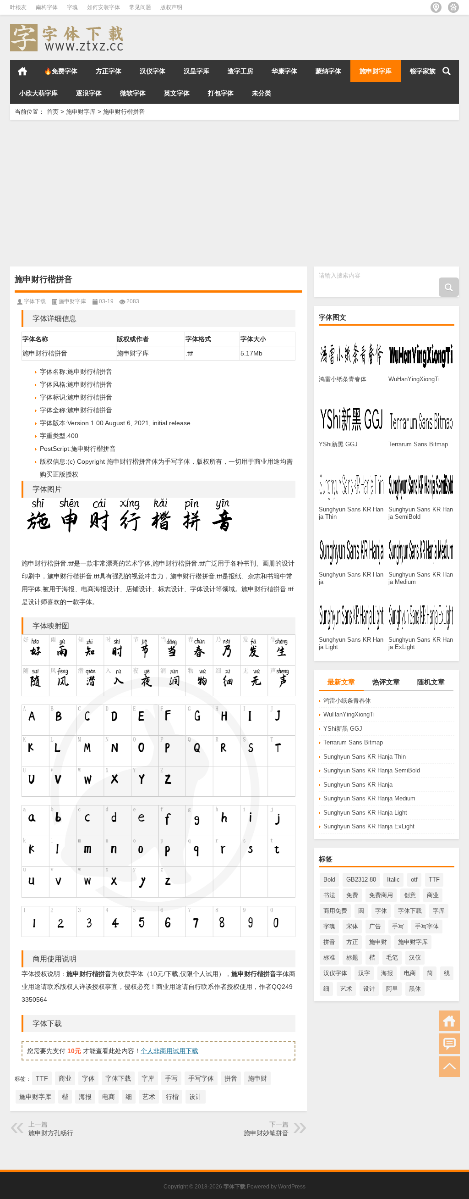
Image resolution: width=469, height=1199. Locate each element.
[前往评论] (449, 1043)
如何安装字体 (103, 7)
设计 (369, 988)
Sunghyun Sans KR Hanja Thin (364, 756)
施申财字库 (376, 71)
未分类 (261, 93)
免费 (352, 895)
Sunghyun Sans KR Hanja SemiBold (371, 770)
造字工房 (240, 71)
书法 (329, 895)
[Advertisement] (234, 193)
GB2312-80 (361, 879)
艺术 (346, 988)
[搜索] (446, 71)
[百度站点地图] (453, 7)
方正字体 (108, 71)
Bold (329, 879)
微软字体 (133, 93)
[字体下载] (68, 26)
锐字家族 (423, 71)
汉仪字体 (152, 71)
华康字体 (284, 71)
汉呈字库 (196, 71)
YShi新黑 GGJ (342, 728)
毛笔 (392, 957)
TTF (434, 879)
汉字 (364, 973)
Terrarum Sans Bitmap (353, 742)
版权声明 (171, 7)
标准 (329, 957)
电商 (410, 973)
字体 (381, 910)
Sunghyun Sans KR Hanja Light (365, 812)
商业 (433, 895)
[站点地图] (436, 7)
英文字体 (177, 93)
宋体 (352, 926)
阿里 (392, 988)
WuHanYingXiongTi (349, 714)
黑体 (415, 988)
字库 (439, 910)
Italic (393, 879)
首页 (22, 71)
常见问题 (140, 7)
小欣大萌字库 (38, 93)
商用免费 (335, 910)
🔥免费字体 (60, 71)
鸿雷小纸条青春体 (347, 700)
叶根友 (18, 7)
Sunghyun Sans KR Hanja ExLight (368, 826)
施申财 (378, 941)
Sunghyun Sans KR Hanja (358, 784)
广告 (375, 926)
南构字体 (47, 7)
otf (414, 879)
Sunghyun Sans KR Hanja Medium (369, 798)
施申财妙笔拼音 (266, 1133)
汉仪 (415, 957)
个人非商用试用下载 (169, 1051)
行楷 (172, 1096)
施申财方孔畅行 (50, 1133)
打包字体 (221, 93)
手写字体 (427, 926)
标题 (352, 957)
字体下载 (410, 910)
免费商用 (381, 895)
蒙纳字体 (328, 71)
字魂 (72, 7)
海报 (387, 973)
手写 (398, 926)
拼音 (329, 941)
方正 (352, 941)
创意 (410, 895)
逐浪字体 (89, 93)
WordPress (291, 1186)
